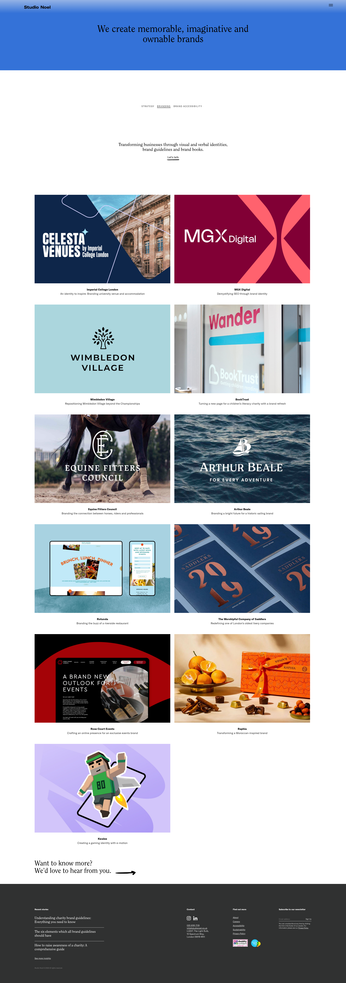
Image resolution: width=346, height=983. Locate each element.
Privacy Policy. (303, 928)
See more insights (43, 958)
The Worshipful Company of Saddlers (242, 619)
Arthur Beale (242, 509)
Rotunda (102, 619)
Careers (236, 921)
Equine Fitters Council (102, 509)
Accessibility (238, 925)
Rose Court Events (102, 728)
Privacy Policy (239, 933)
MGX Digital (242, 289)
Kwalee (102, 838)
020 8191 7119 (193, 925)
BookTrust (242, 399)
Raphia (242, 728)
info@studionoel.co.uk (197, 928)
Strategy (148, 106)
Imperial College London (102, 289)
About (235, 917)
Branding (163, 106)
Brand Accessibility (188, 106)
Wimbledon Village (102, 399)
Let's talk (173, 157)
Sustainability (239, 929)
